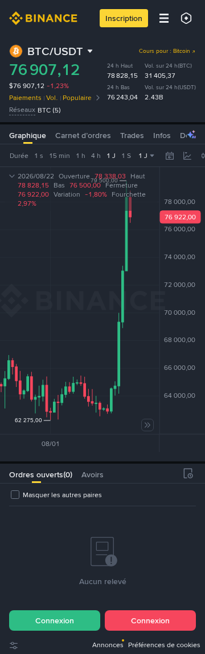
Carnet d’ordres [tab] (83, 135)
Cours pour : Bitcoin (164, 51)
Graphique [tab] (27, 135)
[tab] (36, 473)
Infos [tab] (162, 135)
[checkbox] (55, 495)
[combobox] (195, 155)
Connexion (54, 620)
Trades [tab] (132, 135)
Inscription (123, 18)
